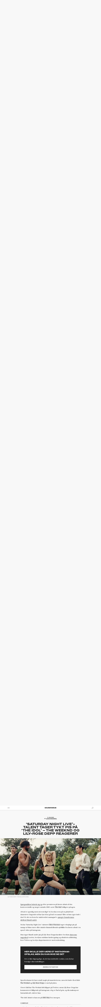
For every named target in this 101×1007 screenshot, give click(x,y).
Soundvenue (50, 807)
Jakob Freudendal (51, 818)
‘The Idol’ (58, 907)
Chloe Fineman (54, 925)
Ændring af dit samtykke (50, 967)
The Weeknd (25, 983)
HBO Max (46, 998)
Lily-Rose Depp (38, 983)
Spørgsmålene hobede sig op (31, 904)
